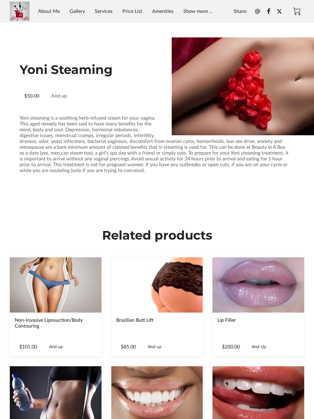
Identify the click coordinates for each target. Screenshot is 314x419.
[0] (297, 11)
